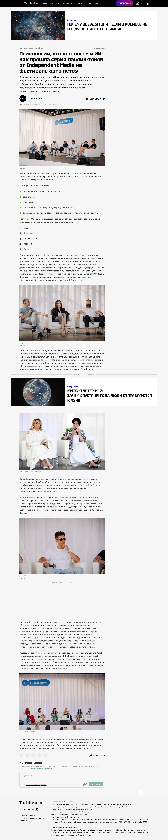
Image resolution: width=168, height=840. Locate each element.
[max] (37, 809)
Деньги (37, 105)
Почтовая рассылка (137, 3)
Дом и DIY (44, 105)
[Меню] (20, 3)
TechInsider (31, 3)
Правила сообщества (27, 816)
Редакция (23, 48)
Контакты (23, 821)
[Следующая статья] (84, 792)
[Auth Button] (147, 3)
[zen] (33, 809)
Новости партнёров (35, 48)
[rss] (20, 809)
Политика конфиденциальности (31, 818)
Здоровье (26, 105)
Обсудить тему (97, 99)
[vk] (25, 809)
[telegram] (29, 809)
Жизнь (32, 105)
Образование (52, 105)
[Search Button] (142, 3)
